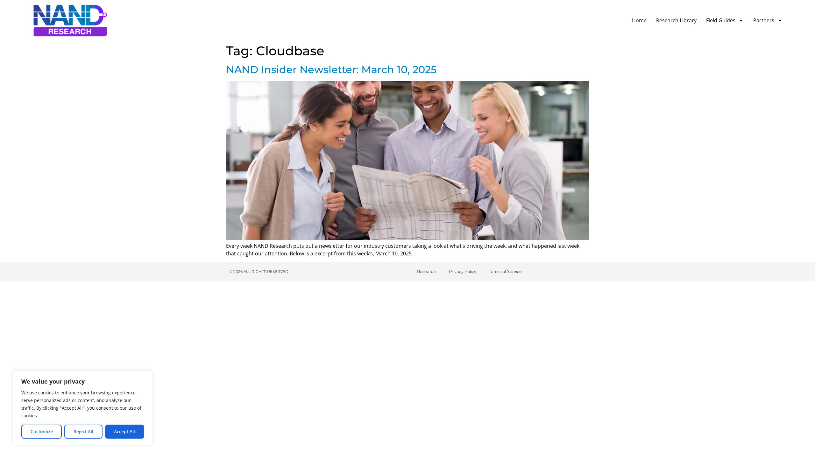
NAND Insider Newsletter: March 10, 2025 (331, 69)
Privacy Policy (462, 271)
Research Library (676, 20)
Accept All (124, 431)
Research (426, 271)
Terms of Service (505, 271)
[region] (83, 408)
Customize (42, 431)
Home (639, 20)
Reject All (83, 431)
